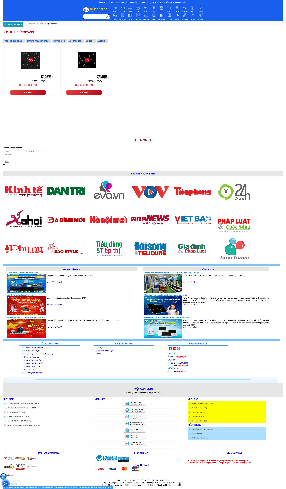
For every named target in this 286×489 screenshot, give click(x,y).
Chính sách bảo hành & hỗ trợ (34, 363)
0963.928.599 (183, 365)
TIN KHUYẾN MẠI (71, 269)
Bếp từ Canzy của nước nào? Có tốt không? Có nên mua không (165, 295)
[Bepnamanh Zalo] (178, 349)
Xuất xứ (101, 40)
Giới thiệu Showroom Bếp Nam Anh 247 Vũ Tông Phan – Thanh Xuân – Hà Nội (171, 273)
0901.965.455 (181, 371)
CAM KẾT (100, 399)
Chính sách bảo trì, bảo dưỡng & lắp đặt (37, 348)
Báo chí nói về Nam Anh (143, 173)
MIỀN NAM (8, 399)
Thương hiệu (59, 40)
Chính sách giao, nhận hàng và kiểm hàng (38, 354)
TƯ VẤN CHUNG (206, 269)
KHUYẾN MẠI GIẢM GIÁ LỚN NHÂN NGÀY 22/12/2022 (26, 317)
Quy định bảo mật (30, 369)
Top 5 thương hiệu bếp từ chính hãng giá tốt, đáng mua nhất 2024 (167, 317)
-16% (31, 60)
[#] (106, 461)
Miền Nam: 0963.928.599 (176, 2)
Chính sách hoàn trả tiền (32, 360)
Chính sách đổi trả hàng (32, 366)
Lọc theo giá (75, 40)
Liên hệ (98, 354)
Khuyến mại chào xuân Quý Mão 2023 (20, 295)
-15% (87, 60)
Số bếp (89, 40)
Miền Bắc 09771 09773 (130, 2)
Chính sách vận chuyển (32, 351)
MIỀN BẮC (193, 399)
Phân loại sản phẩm (13, 40)
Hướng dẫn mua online (31, 357)
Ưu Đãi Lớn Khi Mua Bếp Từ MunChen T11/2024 (23, 273)
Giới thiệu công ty (102, 347)
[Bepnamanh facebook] (170, 349)
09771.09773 (181, 357)
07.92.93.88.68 (182, 363)
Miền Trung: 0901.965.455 (152, 2)
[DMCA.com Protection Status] (123, 461)
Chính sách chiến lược (104, 350)
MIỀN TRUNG (194, 424)
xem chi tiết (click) (54, 282)
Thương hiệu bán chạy (37, 40)
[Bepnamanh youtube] (174, 349)
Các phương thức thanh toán (33, 373)
